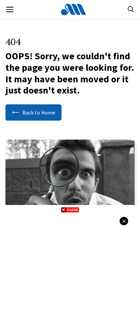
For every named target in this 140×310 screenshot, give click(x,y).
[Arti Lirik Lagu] (73, 9)
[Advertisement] (70, 260)
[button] (131, 9)
